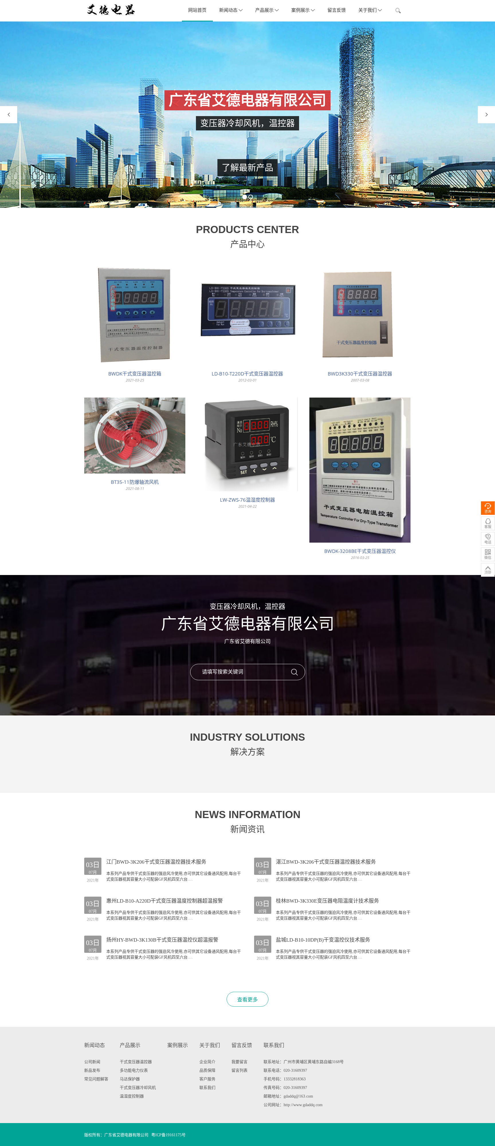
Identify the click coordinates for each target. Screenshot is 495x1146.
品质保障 (207, 1070)
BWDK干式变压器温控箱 (134, 373)
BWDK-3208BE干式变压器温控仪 (360, 551)
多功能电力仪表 (134, 1070)
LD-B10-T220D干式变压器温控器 (247, 373)
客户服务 (207, 1079)
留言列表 (239, 1070)
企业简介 (207, 1062)
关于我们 (368, 10)
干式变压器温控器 (136, 1062)
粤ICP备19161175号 (168, 1135)
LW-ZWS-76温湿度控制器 (247, 499)
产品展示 (265, 10)
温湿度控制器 (132, 1096)
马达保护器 (130, 1079)
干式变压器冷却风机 (138, 1088)
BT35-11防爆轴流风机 (135, 482)
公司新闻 (92, 1062)
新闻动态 (229, 10)
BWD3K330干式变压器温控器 (360, 373)
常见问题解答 (96, 1079)
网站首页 (197, 10)
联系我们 (207, 1088)
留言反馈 (336, 10)
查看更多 (247, 1000)
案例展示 (301, 10)
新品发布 (92, 1070)
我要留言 (239, 1062)
